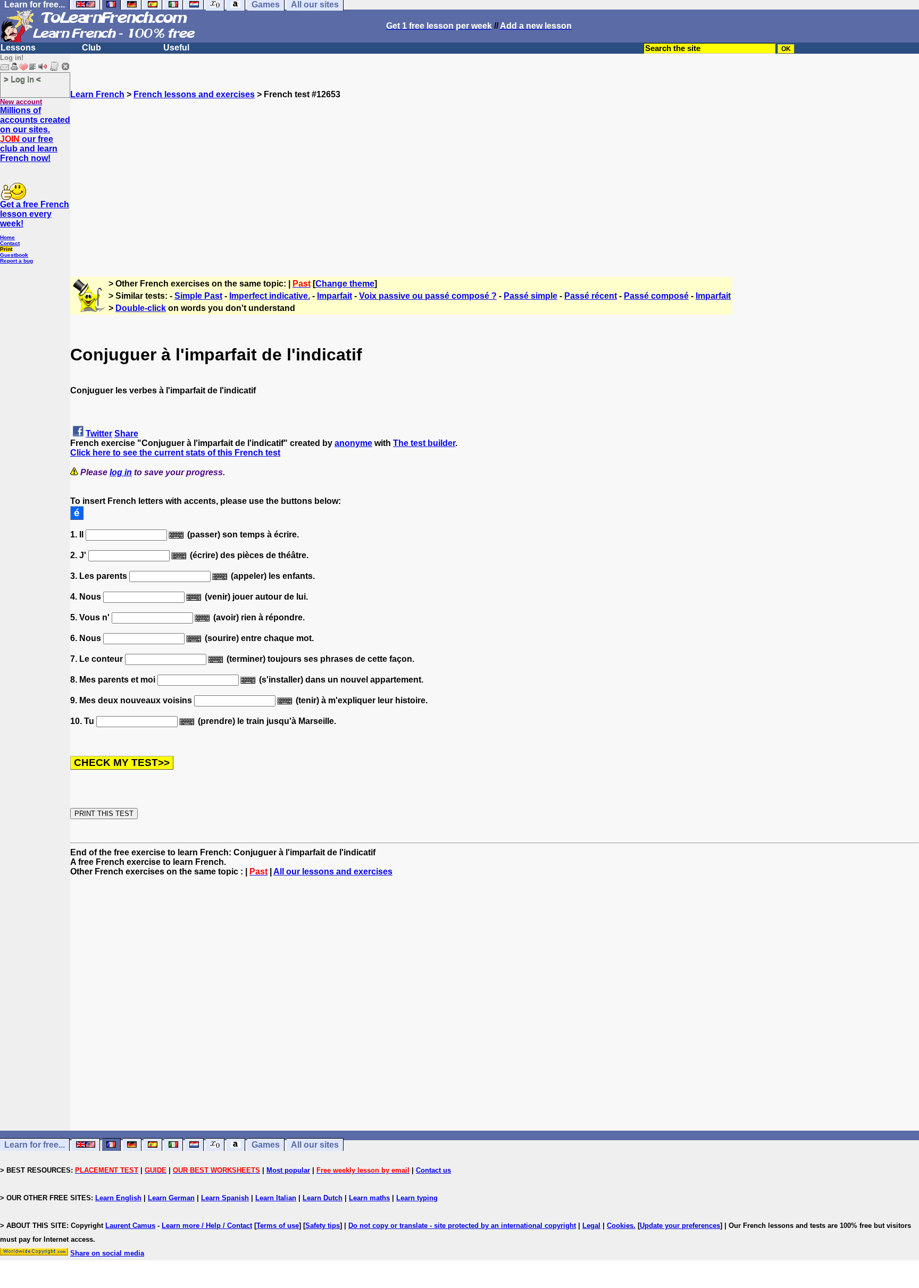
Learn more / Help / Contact (207, 1226)
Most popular (288, 1170)
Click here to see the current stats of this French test (175, 452)
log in (121, 472)
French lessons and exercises (194, 94)
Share (126, 433)
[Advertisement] (495, 173)
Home (7, 237)
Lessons (18, 47)
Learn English (118, 1198)
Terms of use (277, 1226)
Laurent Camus (130, 1226)
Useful (176, 47)
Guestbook (14, 255)
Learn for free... (34, 1144)
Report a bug (16, 261)
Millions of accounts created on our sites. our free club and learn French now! (35, 134)
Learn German (171, 1198)
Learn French (97, 94)
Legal (591, 1226)
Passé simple (530, 295)
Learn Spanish (225, 1198)
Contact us (433, 1170)
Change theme (344, 283)
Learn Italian (275, 1198)
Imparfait (334, 295)
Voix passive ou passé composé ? (428, 295)
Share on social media (107, 1253)
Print (6, 249)
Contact (10, 243)
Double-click (140, 308)
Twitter (99, 433)
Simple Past (198, 295)
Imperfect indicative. (269, 295)
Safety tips (322, 1226)
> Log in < (22, 78)
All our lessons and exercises (332, 871)
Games (266, 1144)
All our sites (315, 1144)
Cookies (620, 1226)
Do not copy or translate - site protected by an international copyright (462, 1226)
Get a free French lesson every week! (34, 214)
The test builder (424, 443)
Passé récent (590, 295)
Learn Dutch (322, 1198)
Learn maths (369, 1198)
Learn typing (417, 1198)
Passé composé (656, 295)
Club (91, 47)
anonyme (353, 443)
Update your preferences (680, 1226)
